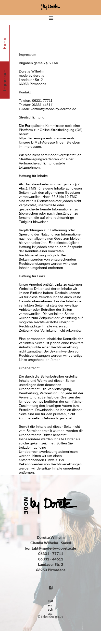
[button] (50, 13)
